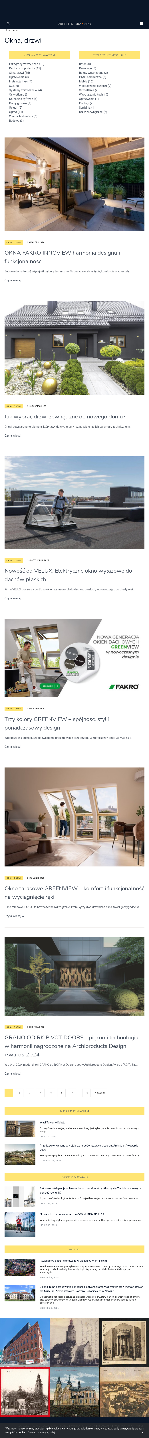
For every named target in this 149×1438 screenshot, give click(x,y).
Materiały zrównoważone (39, 55)
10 (86, 1092)
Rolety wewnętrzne (93, 72)
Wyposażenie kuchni (94, 94)
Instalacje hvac (20, 81)
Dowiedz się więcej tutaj (41, 1432)
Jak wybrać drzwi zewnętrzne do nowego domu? (65, 416)
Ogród (16, 112)
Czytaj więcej (15, 280)
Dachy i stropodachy (25, 68)
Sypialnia (87, 107)
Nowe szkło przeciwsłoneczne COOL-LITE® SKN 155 (72, 1214)
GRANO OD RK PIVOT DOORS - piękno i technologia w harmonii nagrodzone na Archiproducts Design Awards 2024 (71, 1046)
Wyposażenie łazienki (95, 86)
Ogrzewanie (19, 77)
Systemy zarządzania (25, 90)
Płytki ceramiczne (92, 77)
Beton (85, 64)
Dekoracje (87, 68)
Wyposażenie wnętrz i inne (109, 55)
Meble (86, 81)
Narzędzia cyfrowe (23, 99)
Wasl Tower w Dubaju (52, 1122)
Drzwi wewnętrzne (93, 112)
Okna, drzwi (19, 72)
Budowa (16, 120)
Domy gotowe (20, 103)
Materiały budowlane (74, 1177)
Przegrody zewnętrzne (26, 64)
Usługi (15, 107)
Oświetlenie (19, 94)
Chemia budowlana (23, 116)
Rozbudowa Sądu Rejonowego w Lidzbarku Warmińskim (73, 1260)
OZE (14, 86)
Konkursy (74, 1249)
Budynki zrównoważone (74, 1111)
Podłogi (86, 103)
